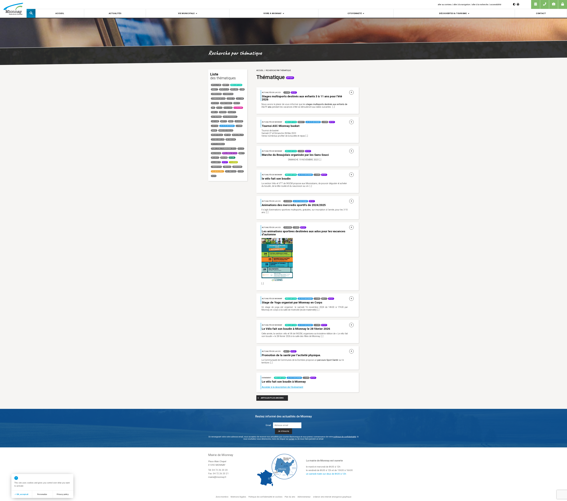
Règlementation (230, 153)
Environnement (230, 117)
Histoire (215, 121)
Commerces (228, 94)
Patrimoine (230, 139)
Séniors (224, 158)
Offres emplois (218, 139)
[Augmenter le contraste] (514, 4)
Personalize (42, 494)
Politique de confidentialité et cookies (265, 497)
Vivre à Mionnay (272, 13)
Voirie (240, 171)
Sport (225, 162)
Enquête (231, 112)
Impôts (223, 121)
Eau (213, 108)
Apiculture (216, 85)
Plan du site (290, 497)
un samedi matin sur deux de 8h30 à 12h (326, 474)
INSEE (231, 121)
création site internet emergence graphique (332, 497)
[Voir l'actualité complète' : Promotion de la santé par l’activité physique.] (351, 351)
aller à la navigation (461, 4)
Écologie (228, 108)
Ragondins (216, 153)
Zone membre (222, 497)
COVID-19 (230, 99)
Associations (236, 85)
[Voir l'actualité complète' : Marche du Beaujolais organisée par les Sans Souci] (351, 151)
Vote (214, 176)
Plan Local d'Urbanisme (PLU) (224, 149)
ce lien (291, 439)
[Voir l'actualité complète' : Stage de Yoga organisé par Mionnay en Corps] (351, 298)
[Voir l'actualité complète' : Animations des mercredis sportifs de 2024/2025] (351, 201)
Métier (227, 135)
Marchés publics (226, 130)
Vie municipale (186, 13)
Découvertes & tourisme (453, 13)
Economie (238, 108)
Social (232, 158)
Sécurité (215, 158)
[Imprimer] (518, 4)
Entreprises (216, 117)
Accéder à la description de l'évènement (282, 387)
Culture (240, 99)
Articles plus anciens (272, 398)
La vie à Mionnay (227, 126)
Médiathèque (217, 135)
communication (218, 99)
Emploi (214, 112)
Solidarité (216, 162)
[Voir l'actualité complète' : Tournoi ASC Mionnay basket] (351, 122)
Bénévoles (224, 89)
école (219, 108)
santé (241, 153)
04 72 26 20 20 (220, 470)
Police (240, 149)
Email (268, 425)
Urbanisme (237, 167)
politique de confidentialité (344, 437)
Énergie (223, 112)
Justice (215, 126)
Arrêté (226, 85)
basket (214, 89)
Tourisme (233, 162)
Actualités (115, 13)
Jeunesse (238, 121)
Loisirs (239, 126)
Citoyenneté (355, 13)
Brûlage (234, 89)
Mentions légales (238, 497)
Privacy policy (63, 494)
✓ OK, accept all (21, 494)
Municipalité (238, 135)
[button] (31, 13)
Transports (216, 167)
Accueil (59, 13)
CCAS (242, 89)
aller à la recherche (480, 4)
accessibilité (495, 4)
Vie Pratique (231, 171)
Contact (541, 13)
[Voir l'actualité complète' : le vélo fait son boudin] (351, 174)
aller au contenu (445, 4)
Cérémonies (216, 94)
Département (226, 103)
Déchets (215, 103)
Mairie (214, 130)
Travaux (227, 167)
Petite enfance (218, 144)
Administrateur (304, 497)
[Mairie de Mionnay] (13, 8)
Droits (236, 103)
